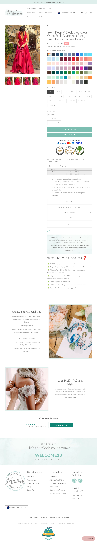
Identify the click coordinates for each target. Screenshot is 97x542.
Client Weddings (33, 483)
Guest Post (31, 490)
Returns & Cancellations (70, 207)
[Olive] (81, 72)
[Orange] (90, 77)
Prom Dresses (82, 248)
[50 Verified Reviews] (48, 541)
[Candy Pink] (69, 63)
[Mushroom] (61, 82)
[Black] (86, 82)
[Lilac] (49, 68)
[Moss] (69, 72)
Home (49, 26)
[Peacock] (57, 72)
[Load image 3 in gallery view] (27, 81)
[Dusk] (57, 68)
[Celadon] (86, 72)
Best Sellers (63, 245)
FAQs (70, 218)
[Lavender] (53, 68)
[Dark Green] (53, 72)
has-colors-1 (75, 238)
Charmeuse (59, 238)
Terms (59, 523)
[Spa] (61, 77)
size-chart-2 (59, 242)
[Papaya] (86, 59)
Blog (29, 487)
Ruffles (84, 240)
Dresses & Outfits (73, 245)
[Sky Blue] (53, 59)
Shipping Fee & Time (57, 480)
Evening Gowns (83, 245)
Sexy (88, 240)
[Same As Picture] (49, 54)
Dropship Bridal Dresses (58, 493)
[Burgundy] (65, 59)
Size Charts (69, 212)
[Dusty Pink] (77, 63)
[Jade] (65, 77)
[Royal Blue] (77, 54)
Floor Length (67, 238)
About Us (75, 499)
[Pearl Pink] (53, 63)
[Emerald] (65, 72)
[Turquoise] (57, 77)
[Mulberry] (69, 59)
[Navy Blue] (57, 54)
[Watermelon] (81, 59)
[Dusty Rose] (81, 63)
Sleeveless (67, 242)
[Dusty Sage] (90, 72)
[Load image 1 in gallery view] (9, 81)
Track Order (54, 487)
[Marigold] (49, 82)
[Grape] (77, 68)
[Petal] (57, 63)
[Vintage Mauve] (69, 68)
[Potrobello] (77, 82)
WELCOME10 (48, 455)
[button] (49, 13)
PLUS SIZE (68, 240)
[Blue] (90, 54)
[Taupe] (57, 82)
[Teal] (61, 72)
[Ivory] (73, 82)
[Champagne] (81, 77)
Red (79, 240)
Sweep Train (74, 242)
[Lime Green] (77, 72)
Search (36, 517)
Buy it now (69, 135)
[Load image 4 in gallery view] (36, 81)
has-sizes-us (53, 240)
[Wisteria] (61, 68)
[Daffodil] (77, 77)
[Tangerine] (53, 82)
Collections (44, 517)
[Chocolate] (49, 72)
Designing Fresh (73, 523)
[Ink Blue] (61, 54)
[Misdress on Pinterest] (80, 481)
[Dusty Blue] (65, 54)
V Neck (81, 242)
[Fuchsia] (81, 68)
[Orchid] (73, 68)
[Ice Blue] (86, 54)
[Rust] (77, 59)
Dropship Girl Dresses (57, 490)
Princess (74, 240)
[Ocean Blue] (81, 54)
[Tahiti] (90, 63)
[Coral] (73, 63)
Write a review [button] (61, 425)
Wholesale (65, 517)
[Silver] (65, 82)
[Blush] (86, 63)
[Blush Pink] (65, 63)
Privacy (64, 523)
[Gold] (86, 77)
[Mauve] (65, 68)
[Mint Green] (53, 77)
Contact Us (53, 477)
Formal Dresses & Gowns (60, 248)
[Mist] (57, 59)
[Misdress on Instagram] (74, 481)
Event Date (52, 111)
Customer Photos (55, 517)
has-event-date (84, 238)
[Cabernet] (61, 59)
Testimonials (31, 480)
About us (30, 477)
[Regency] (86, 68)
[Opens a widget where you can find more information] (88, 538)
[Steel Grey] (81, 82)
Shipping (59, 46)
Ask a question (70, 224)
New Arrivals (73, 248)
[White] (69, 82)
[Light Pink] (61, 63)
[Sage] (49, 77)
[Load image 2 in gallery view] (18, 81)
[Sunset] (90, 59)
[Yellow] (73, 77)
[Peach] (49, 63)
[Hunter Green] (73, 72)
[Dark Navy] (53, 54)
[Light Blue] (49, 59)
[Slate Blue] (69, 54)
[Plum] (90, 68)
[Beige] (69, 77)
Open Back (61, 240)
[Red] (73, 59)
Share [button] (51, 231)
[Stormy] (73, 54)
